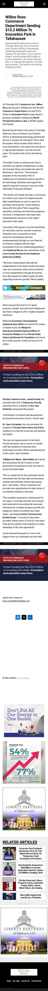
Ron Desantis (23, 678)
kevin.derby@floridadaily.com (16, 601)
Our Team (16, 981)
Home (9, 981)
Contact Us (25, 981)
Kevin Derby (18, 74)
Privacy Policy (36, 981)
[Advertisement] (24, 646)
